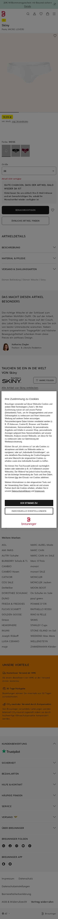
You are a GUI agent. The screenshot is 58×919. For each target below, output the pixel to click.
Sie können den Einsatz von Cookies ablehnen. (27, 477)
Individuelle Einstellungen (29, 511)
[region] (29, 459)
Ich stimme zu (28, 503)
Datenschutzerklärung (21, 491)
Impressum (39, 491)
